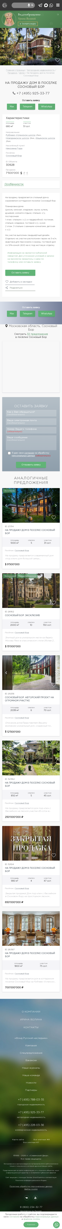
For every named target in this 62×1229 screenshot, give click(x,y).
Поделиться (16, 288)
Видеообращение (29, 14)
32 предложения (37, 334)
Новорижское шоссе (17, 138)
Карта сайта (18, 1139)
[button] (4, 46)
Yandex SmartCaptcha (35, 1177)
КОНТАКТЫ (31, 1027)
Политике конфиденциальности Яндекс (30, 1180)
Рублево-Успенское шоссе (21, 135)
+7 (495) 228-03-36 (31, 1125)
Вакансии (31, 1060)
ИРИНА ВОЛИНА (31, 1019)
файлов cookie (32, 1219)
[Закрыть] (58, 14)
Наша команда (31, 1075)
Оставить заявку (20, 273)
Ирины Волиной (27, 18)
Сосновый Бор (14, 156)
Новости (31, 1083)
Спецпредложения (31, 1053)
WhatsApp (46, 107)
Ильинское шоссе (45, 138)
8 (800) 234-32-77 (31, 1207)
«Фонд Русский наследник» (31, 1038)
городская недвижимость (31, 1105)
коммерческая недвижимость (31, 1130)
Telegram (27, 107)
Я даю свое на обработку (31, 454)
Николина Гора (14, 148)
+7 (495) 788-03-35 (31, 1100)
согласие (29, 453)
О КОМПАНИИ (31, 1012)
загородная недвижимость (31, 1117)
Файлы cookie (31, 1189)
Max (12, 107)
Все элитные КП (31, 1142)
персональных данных (23, 456)
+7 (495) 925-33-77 (33, 93)
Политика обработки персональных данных (31, 1186)
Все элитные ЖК (42, 1139)
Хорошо (31, 1224)
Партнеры (31, 1090)
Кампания (31, 1045)
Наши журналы (31, 1068)
